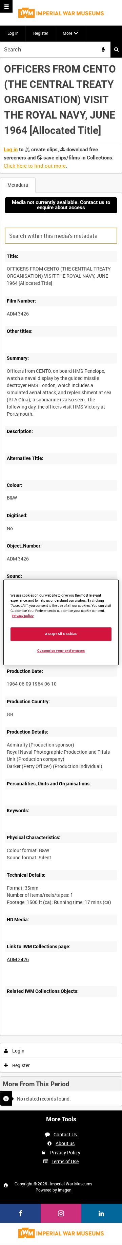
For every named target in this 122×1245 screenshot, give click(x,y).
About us (65, 1143)
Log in (13, 33)
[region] (61, 622)
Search (116, 50)
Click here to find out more (35, 165)
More (67, 33)
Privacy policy (23, 616)
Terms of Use (65, 1161)
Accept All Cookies (61, 634)
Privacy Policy (65, 1152)
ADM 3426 (18, 959)
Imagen (65, 1190)
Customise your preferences (61, 650)
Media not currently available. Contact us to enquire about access (61, 205)
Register (40, 33)
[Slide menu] (6, 6)
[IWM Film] (61, 13)
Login (17, 1050)
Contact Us (65, 1134)
